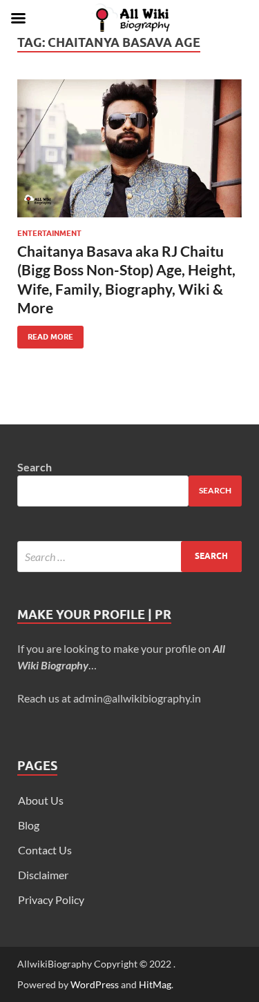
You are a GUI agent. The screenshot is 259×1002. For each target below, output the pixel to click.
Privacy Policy (51, 899)
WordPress (94, 984)
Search (34, 466)
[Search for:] (129, 556)
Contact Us (45, 849)
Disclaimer (43, 874)
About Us (41, 800)
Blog (28, 825)
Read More (45, 334)
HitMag (155, 984)
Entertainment (49, 233)
